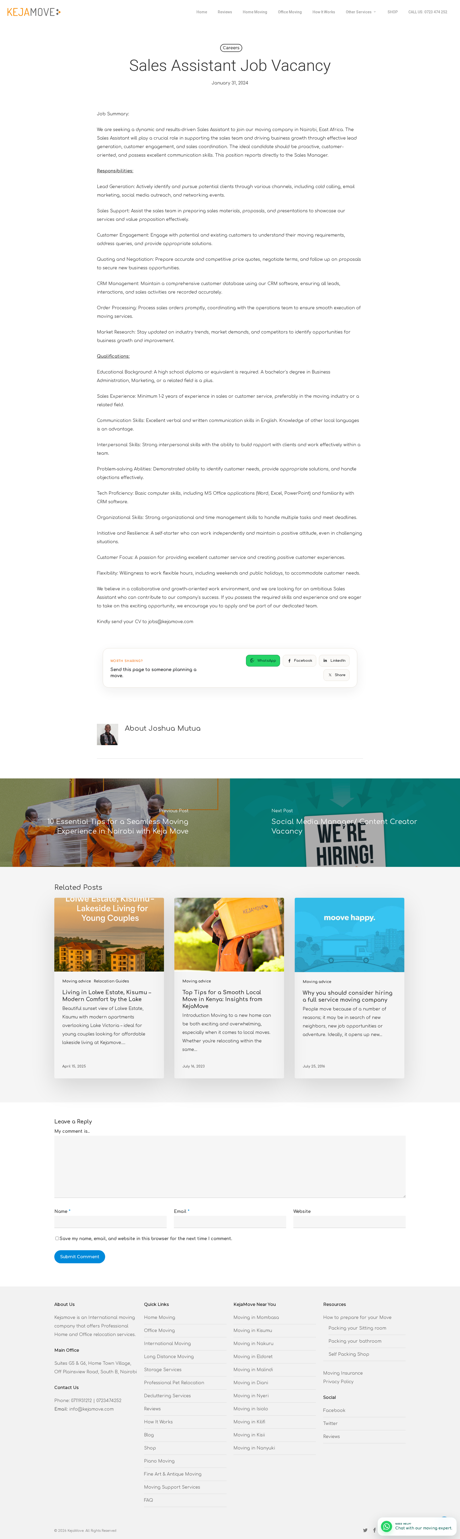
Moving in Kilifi (249, 1422)
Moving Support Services (172, 1487)
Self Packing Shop (348, 1354)
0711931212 (81, 1400)
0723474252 (108, 1400)
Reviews (152, 1409)
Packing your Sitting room (357, 1328)
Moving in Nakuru (253, 1343)
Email (182, 1211)
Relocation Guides (111, 981)
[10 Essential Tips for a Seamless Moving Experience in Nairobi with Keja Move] (115, 822)
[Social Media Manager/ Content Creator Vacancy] (345, 822)
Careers (231, 47)
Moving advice (76, 981)
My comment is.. (72, 1131)
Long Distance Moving (169, 1356)
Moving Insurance (343, 1373)
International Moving (167, 1343)
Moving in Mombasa (256, 1317)
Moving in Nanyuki (254, 1448)
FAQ (148, 1500)
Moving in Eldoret (253, 1356)
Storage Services (163, 1369)
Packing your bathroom (354, 1341)
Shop (150, 1448)
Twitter (330, 1423)
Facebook (334, 1410)
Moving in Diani (250, 1382)
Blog (149, 1435)
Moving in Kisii (249, 1435)
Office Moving (159, 1330)
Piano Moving (159, 1461)
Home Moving (159, 1317)
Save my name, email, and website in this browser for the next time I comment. (146, 1238)
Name (62, 1211)
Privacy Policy (338, 1381)
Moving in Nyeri (251, 1396)
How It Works (158, 1422)
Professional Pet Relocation (174, 1382)
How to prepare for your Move (357, 1317)
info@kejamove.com (91, 1409)
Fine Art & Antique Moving (173, 1474)
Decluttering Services (167, 1396)
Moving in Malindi (253, 1369)
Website (302, 1211)
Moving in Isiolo (250, 1409)
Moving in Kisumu (252, 1330)
